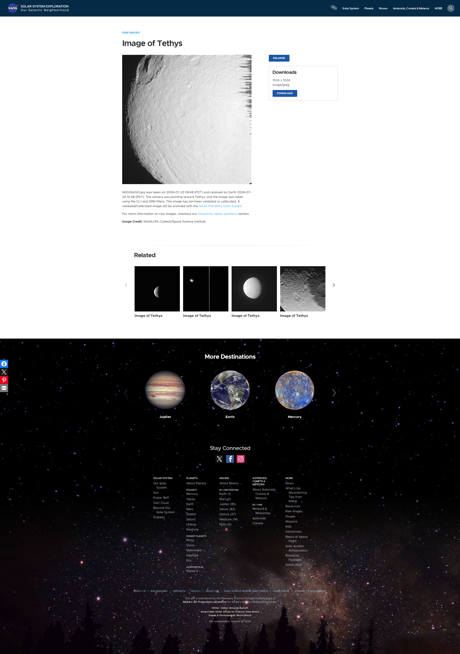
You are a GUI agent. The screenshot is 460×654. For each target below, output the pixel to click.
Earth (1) (225, 494)
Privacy (196, 591)
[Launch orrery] (333, 9)
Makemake (194, 550)
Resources (293, 506)
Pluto (190, 540)
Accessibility (318, 591)
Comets (257, 523)
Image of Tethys (148, 316)
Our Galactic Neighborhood (44, 11)
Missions (291, 521)
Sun (156, 492)
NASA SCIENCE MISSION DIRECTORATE (246, 591)
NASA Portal (281, 591)
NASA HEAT (294, 564)
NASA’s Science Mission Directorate (254, 602)
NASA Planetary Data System (220, 206)
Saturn (191, 519)
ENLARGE (279, 58)
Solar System (162, 478)
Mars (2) (225, 499)
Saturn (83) (227, 509)
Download (285, 93)
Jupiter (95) (227, 504)
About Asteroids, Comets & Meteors (264, 494)
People (290, 516)
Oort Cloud (161, 503)
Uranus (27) (227, 514)
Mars (189, 509)
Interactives (294, 531)
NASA (13, 8)
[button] (438, 8)
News (290, 483)
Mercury (295, 417)
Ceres (190, 545)
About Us (139, 591)
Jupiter (165, 417)
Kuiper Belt (161, 497)
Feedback (179, 591)
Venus (190, 499)
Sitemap (300, 591)
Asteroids (259, 518)
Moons (224, 478)
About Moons (228, 483)
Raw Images (131, 32)
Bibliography (159, 591)
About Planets (196, 483)
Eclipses (159, 517)
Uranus (191, 524)
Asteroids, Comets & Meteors (259, 481)
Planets (191, 478)
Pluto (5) (225, 524)
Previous (126, 285)
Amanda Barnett (238, 608)
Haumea (192, 555)
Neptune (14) (228, 519)
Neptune (192, 529)
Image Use (212, 591)
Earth (230, 417)
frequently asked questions (218, 214)
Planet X (192, 571)
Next (334, 285)
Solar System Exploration (44, 5)
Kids (288, 526)
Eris (188, 560)
